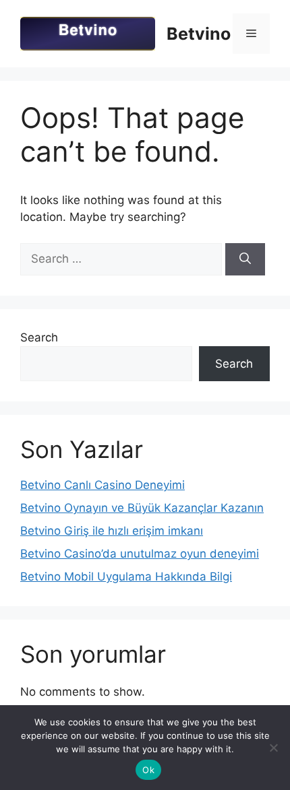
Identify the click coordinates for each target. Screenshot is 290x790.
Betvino (199, 34)
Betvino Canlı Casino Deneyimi (102, 485)
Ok (148, 769)
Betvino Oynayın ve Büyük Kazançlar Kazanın (142, 508)
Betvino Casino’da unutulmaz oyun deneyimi (139, 553)
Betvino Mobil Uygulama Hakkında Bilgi (126, 576)
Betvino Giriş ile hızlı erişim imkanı (111, 530)
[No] (273, 747)
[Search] (245, 259)
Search (39, 337)
